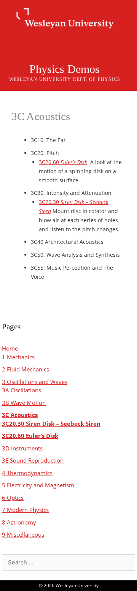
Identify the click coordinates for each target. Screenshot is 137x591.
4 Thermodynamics (27, 473)
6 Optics (13, 497)
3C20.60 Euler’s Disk (30, 435)
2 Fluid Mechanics (25, 369)
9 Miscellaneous (23, 534)
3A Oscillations (21, 390)
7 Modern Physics (25, 510)
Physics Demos (64, 69)
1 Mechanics (18, 357)
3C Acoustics (20, 415)
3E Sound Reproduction (33, 460)
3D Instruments (22, 448)
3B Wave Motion (24, 402)
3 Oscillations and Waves (34, 382)
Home (10, 348)
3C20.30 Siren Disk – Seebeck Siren (51, 423)
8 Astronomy (19, 522)
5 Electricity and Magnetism (38, 485)
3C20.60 (63, 162)
